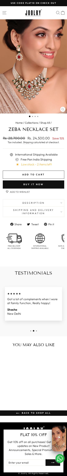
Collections (31, 122)
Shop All (45, 122)
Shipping (28, 142)
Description (33, 202)
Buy (14, 393)
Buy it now (33, 184)
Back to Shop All (36, 413)
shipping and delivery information (33, 212)
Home (19, 122)
